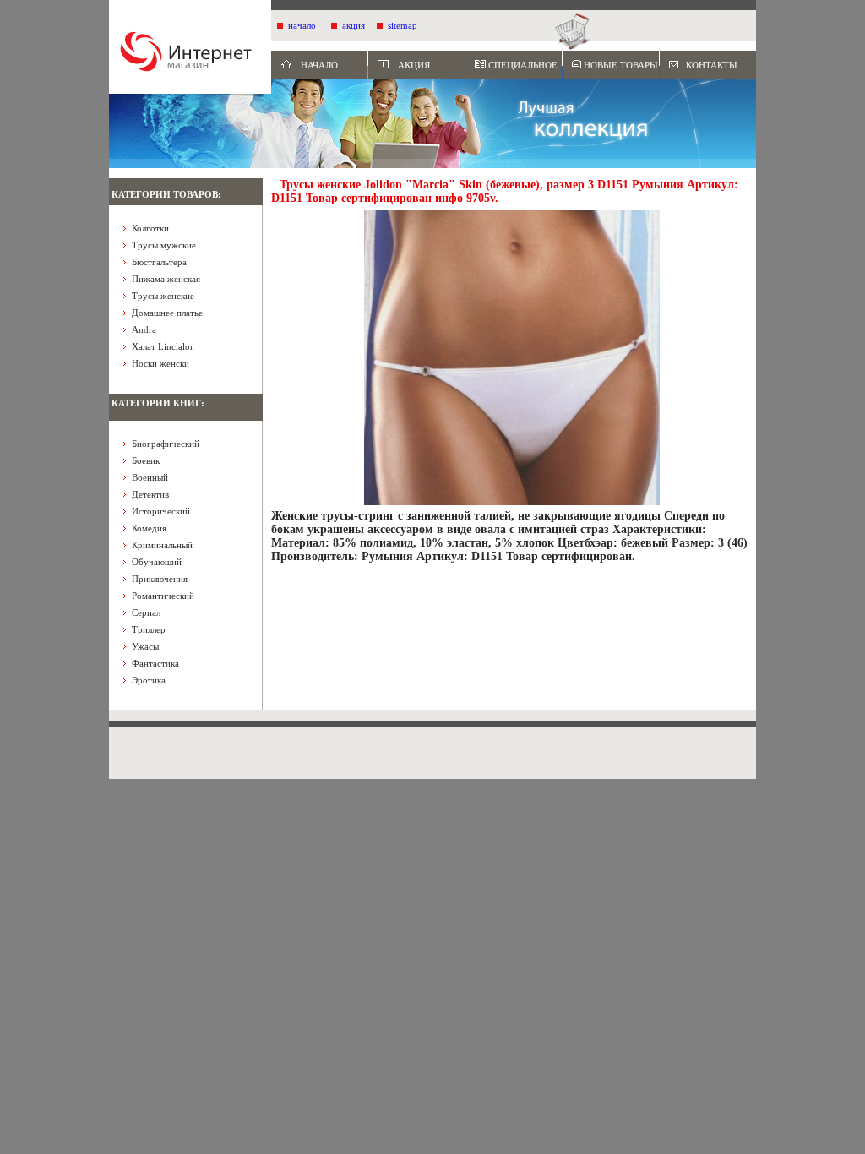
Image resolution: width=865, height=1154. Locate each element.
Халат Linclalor (162, 346)
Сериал (146, 612)
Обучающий (157, 562)
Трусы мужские (164, 245)
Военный (150, 477)
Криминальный (162, 545)
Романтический (163, 596)
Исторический (161, 511)
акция (353, 25)
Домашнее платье (167, 313)
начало (302, 25)
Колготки (150, 228)
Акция (414, 65)
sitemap (402, 25)
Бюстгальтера (159, 262)
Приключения (160, 579)
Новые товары (621, 65)
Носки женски (160, 363)
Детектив (150, 494)
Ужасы (145, 646)
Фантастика (155, 663)
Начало (319, 65)
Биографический (165, 443)
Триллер (149, 629)
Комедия (149, 528)
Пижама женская (166, 279)
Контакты (711, 65)
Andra (144, 329)
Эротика (149, 680)
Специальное (523, 65)
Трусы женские (163, 296)
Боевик (146, 460)
